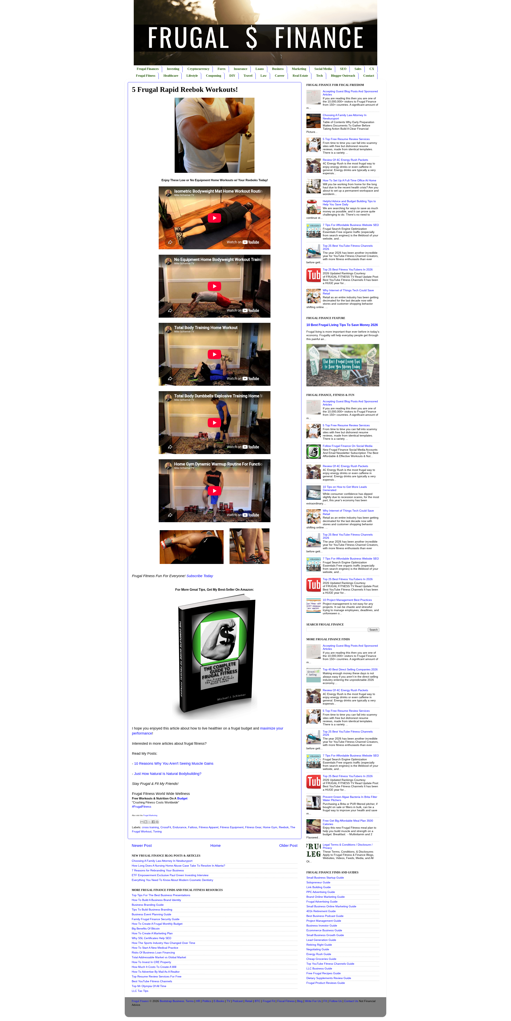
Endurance (179, 827)
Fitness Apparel (208, 827)
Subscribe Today (199, 576)
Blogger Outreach (343, 75)
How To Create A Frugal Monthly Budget (157, 923)
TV (228, 1001)
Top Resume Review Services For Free (156, 976)
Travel (248, 75)
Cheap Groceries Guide (321, 958)
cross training (150, 827)
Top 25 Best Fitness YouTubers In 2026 (348, 269)
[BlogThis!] (146, 822)
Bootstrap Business (172, 1001)
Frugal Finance (140, 1001)
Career (279, 75)
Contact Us (351, 1001)
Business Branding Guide (148, 904)
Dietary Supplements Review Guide (328, 978)
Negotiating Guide (317, 949)
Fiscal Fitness (286, 1001)
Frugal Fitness (145, 75)
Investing (173, 69)
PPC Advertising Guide (320, 892)
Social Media (323, 69)
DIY (232, 75)
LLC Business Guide (319, 968)
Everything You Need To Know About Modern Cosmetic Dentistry (172, 880)
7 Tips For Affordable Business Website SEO (351, 225)
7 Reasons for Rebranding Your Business (158, 870)
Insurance (240, 69)
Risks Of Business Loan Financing (153, 952)
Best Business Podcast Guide (325, 916)
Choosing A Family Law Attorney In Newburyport (162, 860)
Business (278, 69)
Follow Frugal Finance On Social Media (347, 445)
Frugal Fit (269, 1001)
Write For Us (313, 1001)
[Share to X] (150, 822)
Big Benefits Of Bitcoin (146, 928)
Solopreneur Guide (318, 882)
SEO (343, 69)
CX (371, 69)
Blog (300, 1001)
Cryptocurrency (198, 69)
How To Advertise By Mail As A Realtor (156, 971)
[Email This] (142, 822)
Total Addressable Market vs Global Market (159, 957)
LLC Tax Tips (140, 990)
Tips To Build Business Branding (152, 909)
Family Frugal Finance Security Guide (155, 919)
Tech (319, 75)
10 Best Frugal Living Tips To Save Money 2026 (342, 325)
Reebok (284, 827)
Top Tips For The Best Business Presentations (161, 895)
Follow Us (335, 1001)
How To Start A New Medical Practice (155, 947)
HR (198, 1001)
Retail (248, 1001)
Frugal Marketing (150, 815)
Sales (358, 69)
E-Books (219, 1001)
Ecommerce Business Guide (324, 930)
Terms (190, 1001)
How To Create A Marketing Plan (152, 933)
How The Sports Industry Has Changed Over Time (163, 942)
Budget (182, 798)
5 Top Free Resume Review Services (346, 139)
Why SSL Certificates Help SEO (151, 938)
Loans (260, 69)
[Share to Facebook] (153, 822)
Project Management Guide (323, 920)
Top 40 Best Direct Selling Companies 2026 (350, 669)
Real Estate (300, 75)
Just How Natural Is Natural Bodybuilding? (167, 774)
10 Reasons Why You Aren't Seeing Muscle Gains (173, 764)
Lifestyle (192, 75)
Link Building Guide (318, 887)
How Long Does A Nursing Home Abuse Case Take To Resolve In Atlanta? (178, 865)
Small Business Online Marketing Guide (331, 906)
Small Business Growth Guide (325, 935)
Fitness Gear (253, 827)
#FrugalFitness (141, 806)
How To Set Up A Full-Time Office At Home (349, 180)
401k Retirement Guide (321, 911)
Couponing (213, 75)
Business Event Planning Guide (151, 914)
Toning (157, 831)
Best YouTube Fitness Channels (152, 981)
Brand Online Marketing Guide (325, 896)
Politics (206, 1001)
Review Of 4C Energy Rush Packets (345, 159)
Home (215, 845)
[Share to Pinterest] (157, 822)
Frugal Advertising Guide (322, 901)
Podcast (238, 1001)
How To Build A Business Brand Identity (156, 900)
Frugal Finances (148, 69)
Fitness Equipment (232, 827)
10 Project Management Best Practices (347, 599)
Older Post (288, 845)
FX (325, 1001)
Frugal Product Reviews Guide (325, 982)
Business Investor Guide (321, 925)
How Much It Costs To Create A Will (154, 966)
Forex (222, 69)
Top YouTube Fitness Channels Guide (330, 963)
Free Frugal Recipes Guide (323, 973)
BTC (257, 1001)
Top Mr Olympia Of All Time (149, 986)
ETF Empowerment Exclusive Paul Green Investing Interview (170, 875)
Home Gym (270, 827)
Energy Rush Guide (318, 954)
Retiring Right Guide (319, 944)
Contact (368, 75)
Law (263, 75)
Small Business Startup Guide (325, 877)
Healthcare (170, 75)
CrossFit (165, 827)
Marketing (299, 69)
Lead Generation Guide (321, 939)
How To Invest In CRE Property (151, 962)
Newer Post (142, 845)
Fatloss (192, 827)
